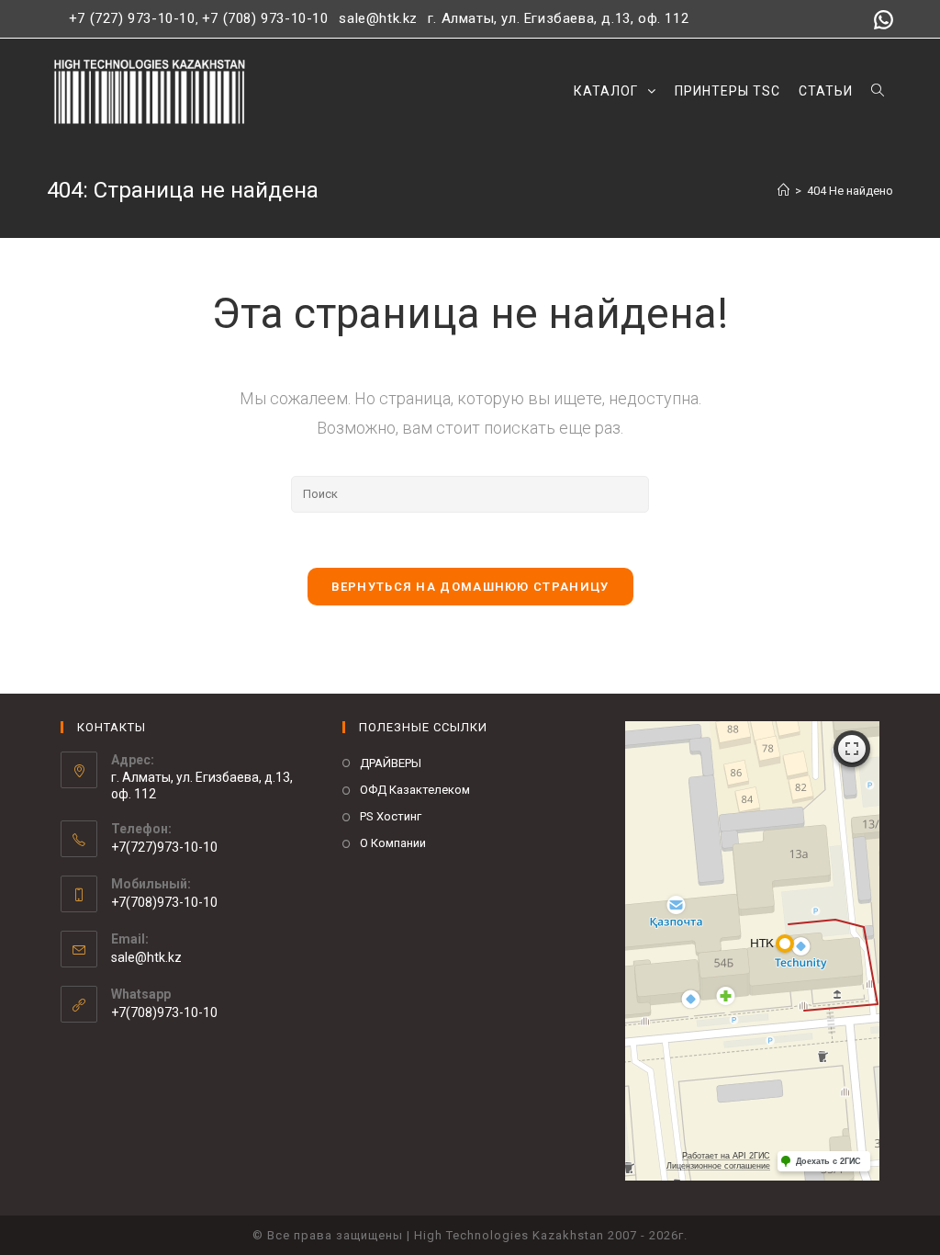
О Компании (393, 843)
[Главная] (783, 191)
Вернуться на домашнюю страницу (470, 587)
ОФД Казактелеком (415, 790)
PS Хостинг (390, 816)
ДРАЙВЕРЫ (390, 763)
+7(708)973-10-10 (164, 1012)
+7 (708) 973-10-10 (265, 18)
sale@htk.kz (376, 18)
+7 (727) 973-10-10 (132, 18)
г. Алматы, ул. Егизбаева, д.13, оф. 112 (558, 18)
